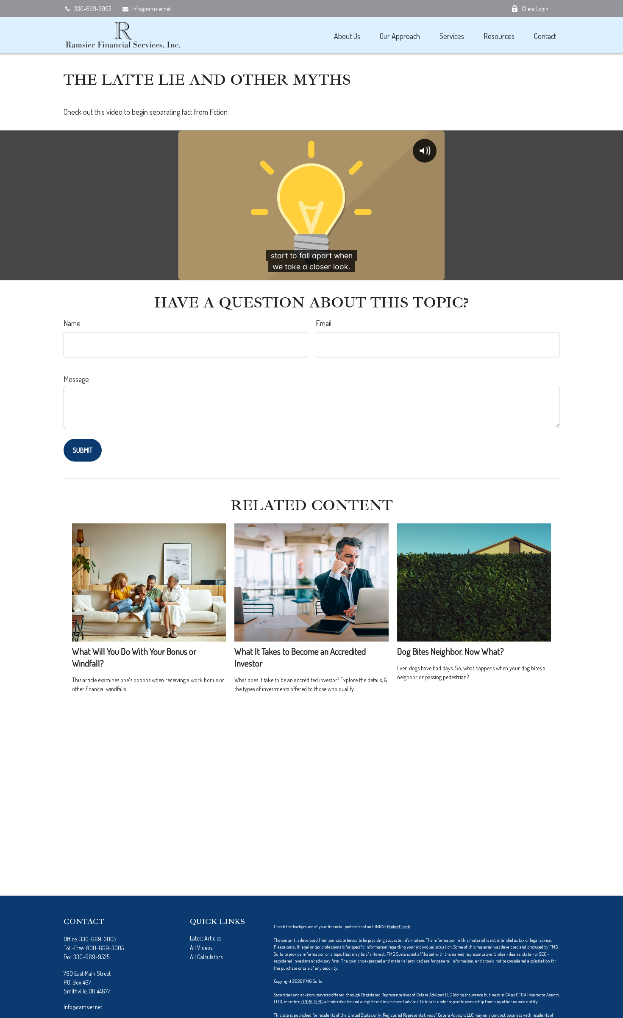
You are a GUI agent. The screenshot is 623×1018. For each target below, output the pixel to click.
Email (323, 323)
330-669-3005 (92, 8)
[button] (347, 35)
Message (76, 379)
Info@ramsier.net (151, 8)
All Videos (201, 947)
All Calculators (206, 956)
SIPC (318, 1001)
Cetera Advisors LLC (434, 995)
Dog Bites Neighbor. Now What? (450, 651)
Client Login (535, 8)
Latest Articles (205, 938)
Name (72, 323)
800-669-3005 (105, 948)
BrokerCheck (398, 926)
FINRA (306, 1001)
